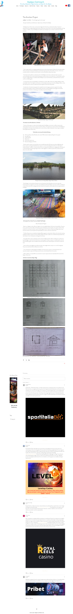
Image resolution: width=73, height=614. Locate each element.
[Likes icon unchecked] (26, 442)
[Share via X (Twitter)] (26, 360)
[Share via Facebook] (23, 360)
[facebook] (36, 609)
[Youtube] (66, 5)
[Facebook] (69, 5)
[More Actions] (64, 385)
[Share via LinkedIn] (29, 360)
